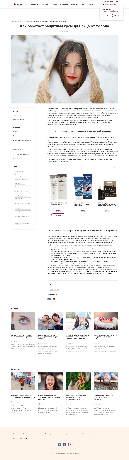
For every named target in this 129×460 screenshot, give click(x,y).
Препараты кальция (21, 179)
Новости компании (19, 149)
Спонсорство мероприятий (19, 199)
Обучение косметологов (22, 220)
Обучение (74, 4)
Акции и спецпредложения (20, 212)
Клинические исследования (22, 140)
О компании (35, 4)
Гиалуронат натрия (21, 195)
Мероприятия (17, 145)
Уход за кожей (19, 171)
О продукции (26, 21)
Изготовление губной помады (21, 207)
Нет (115, 15)
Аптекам (54, 4)
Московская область (111, 4)
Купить (58, 215)
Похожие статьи (18, 119)
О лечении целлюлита (22, 191)
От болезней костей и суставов (22, 224)
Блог (82, 4)
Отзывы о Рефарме (21, 216)
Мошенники (93, 434)
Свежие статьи (18, 115)
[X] (54, 299)
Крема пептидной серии (22, 203)
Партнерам (64, 4)
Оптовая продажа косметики (67, 434)
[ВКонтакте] (49, 299)
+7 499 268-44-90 (111, 2)
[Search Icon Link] (19, 437)
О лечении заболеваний (21, 154)
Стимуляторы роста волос (21, 187)
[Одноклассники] (51, 299)
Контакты (90, 4)
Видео (15, 135)
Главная (13, 21)
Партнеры (48, 434)
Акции (15, 131)
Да (107, 15)
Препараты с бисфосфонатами (20, 175)
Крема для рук (19, 183)
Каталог (45, 4)
